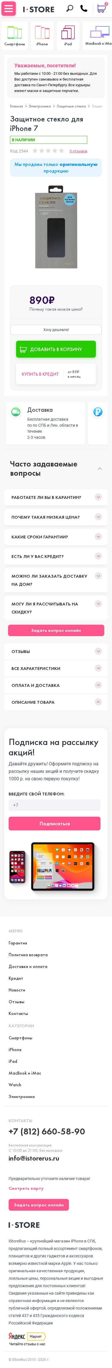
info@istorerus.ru (34, 1158)
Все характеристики (35, 668)
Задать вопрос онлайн (56, 630)
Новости (17, 990)
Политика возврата (28, 955)
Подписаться (55, 823)
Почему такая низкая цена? (45, 517)
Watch (15, 1085)
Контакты (18, 1013)
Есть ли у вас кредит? (37, 556)
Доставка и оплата (28, 966)
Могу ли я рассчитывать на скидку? (44, 608)
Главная (16, 106)
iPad (13, 1061)
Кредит (16, 978)
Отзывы (20, 651)
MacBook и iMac (25, 1073)
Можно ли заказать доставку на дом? (49, 580)
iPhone (15, 1049)
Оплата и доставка (35, 685)
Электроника (40, 106)
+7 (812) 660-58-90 (47, 1131)
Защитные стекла (71, 106)
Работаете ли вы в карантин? (46, 497)
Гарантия (18, 943)
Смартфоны (20, 1038)
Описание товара (33, 702)
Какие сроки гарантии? (39, 537)
